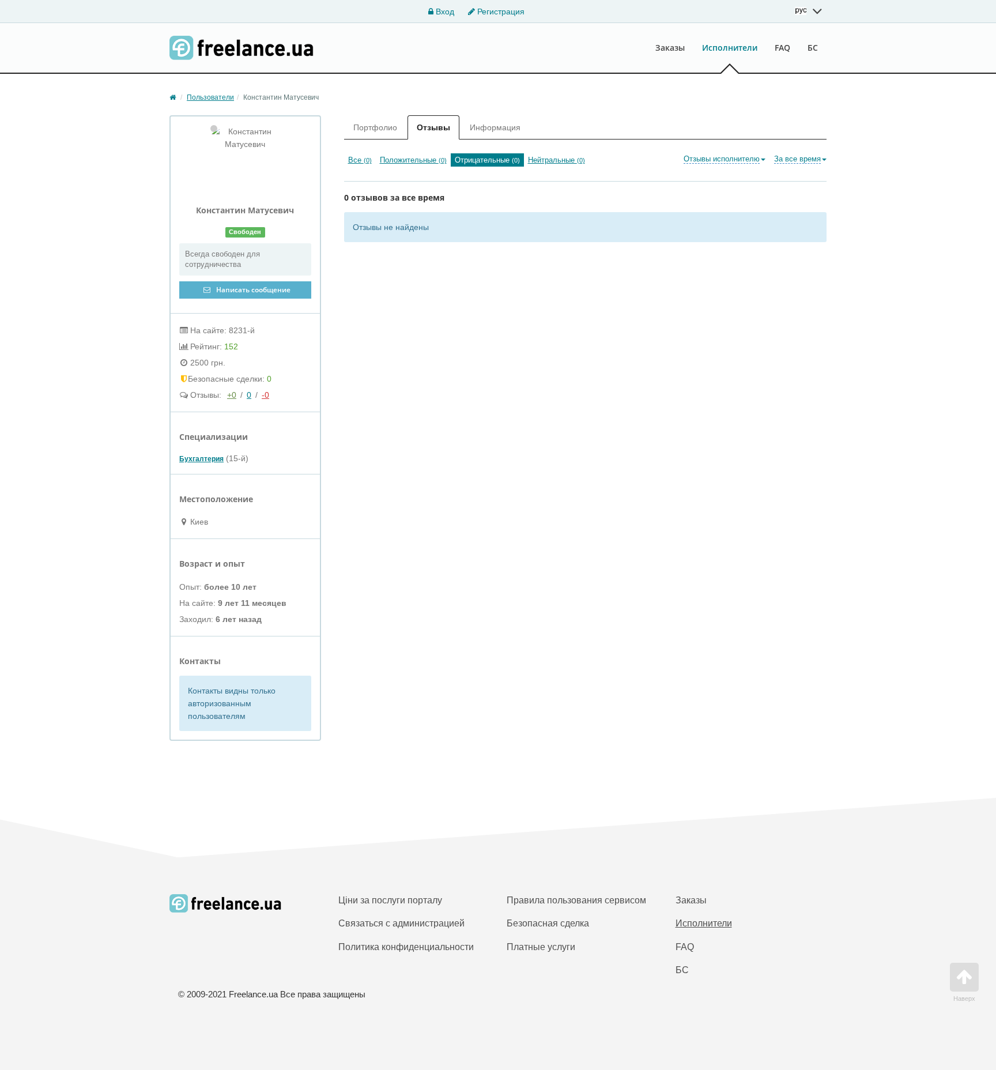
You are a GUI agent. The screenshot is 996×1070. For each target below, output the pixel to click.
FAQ (782, 47)
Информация (495, 127)
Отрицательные (487, 160)
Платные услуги (541, 947)
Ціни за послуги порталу (390, 900)
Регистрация (500, 11)
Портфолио (375, 127)
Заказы (670, 47)
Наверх (964, 998)
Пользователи (210, 97)
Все (360, 160)
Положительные (413, 160)
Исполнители (729, 47)
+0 (231, 395)
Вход (443, 11)
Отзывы (433, 127)
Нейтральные (556, 160)
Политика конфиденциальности (406, 947)
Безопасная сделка (548, 923)
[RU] (809, 11)
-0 (265, 395)
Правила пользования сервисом (576, 900)
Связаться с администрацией (401, 923)
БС (813, 47)
